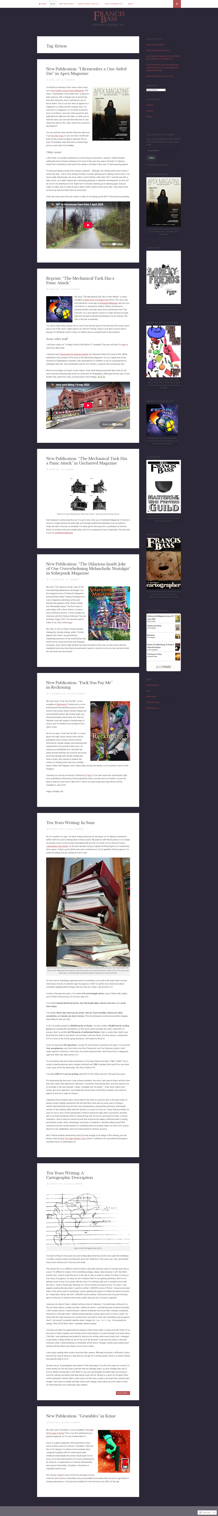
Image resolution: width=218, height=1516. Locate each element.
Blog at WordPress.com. (49, 1510)
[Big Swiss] (177, 638)
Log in (148, 691)
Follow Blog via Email (160, 135)
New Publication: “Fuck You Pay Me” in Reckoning (79, 685)
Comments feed (152, 702)
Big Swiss (151, 635)
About (131, 4)
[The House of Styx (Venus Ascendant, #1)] (177, 660)
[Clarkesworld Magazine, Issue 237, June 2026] (177, 622)
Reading (149, 111)
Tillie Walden (152, 628)
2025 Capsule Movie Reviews (157, 50)
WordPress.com (152, 708)
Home (43, 4)
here (124, 344)
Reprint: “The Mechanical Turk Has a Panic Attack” (80, 280)
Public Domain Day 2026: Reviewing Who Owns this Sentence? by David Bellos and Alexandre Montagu (162, 67)
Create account (152, 685)
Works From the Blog (88, 4)
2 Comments (70, 80)
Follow (151, 158)
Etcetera (149, 105)
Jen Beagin (152, 637)
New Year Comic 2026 (155, 45)
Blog (52, 4)
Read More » (123, 1393)
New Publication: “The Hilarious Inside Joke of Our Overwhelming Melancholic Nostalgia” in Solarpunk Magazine (88, 568)
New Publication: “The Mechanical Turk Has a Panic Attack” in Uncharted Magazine (86, 460)
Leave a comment (72, 289)
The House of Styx (154, 654)
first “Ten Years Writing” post (73, 1138)
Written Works (66, 4)
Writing (149, 117)
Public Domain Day (113, 4)
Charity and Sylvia (154, 626)
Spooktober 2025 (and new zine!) (159, 76)
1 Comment (69, 469)
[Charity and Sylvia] (177, 630)
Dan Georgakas (153, 650)
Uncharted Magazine (108, 303)
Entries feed (151, 697)
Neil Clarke (152, 621)
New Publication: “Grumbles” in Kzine (81, 1416)
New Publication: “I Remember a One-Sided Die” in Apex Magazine (86, 71)
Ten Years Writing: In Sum (70, 822)
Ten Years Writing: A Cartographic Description (69, 1175)
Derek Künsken (153, 656)
